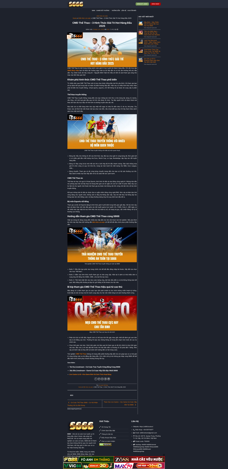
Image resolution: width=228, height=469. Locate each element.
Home (75, 18)
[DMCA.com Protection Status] (105, 444)
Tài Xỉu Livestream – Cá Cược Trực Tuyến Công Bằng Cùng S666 (95, 367)
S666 (93, 10)
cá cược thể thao (103, 385)
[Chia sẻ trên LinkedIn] (117, 29)
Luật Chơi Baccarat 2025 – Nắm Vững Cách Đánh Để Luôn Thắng (152, 42)
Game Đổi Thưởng (102, 10)
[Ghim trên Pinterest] (115, 29)
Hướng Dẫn (116, 10)
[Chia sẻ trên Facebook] (110, 29)
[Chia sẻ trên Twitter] (112, 29)
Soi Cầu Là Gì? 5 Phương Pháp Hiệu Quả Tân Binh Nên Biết (152, 60)
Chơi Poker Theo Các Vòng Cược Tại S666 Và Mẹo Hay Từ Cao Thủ (152, 51)
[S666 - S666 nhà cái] (76, 4)
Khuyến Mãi (132, 10)
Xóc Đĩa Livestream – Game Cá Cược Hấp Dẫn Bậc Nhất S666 (94, 371)
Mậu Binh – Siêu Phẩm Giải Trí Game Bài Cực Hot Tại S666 (151, 23)
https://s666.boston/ (146, 426)
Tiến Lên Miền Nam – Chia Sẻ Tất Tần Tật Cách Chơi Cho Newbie (152, 33)
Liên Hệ (123, 10)
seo (108, 29)
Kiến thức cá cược (102, 16)
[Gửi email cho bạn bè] (114, 29)
